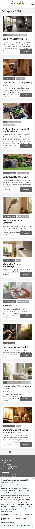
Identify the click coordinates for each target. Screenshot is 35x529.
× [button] (33, 479)
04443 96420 (9, 469)
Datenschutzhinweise (7, 511)
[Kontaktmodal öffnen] (2, 3)
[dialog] (17, 503)
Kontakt (22, 486)
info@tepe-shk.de (12, 467)
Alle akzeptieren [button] (9, 525)
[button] (32, 3)
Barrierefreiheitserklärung (10, 474)
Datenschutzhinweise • (7, 486)
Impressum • (17, 486)
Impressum (5, 472)
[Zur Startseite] (17, 4)
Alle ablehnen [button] (26, 525)
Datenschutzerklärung (9, 476)
